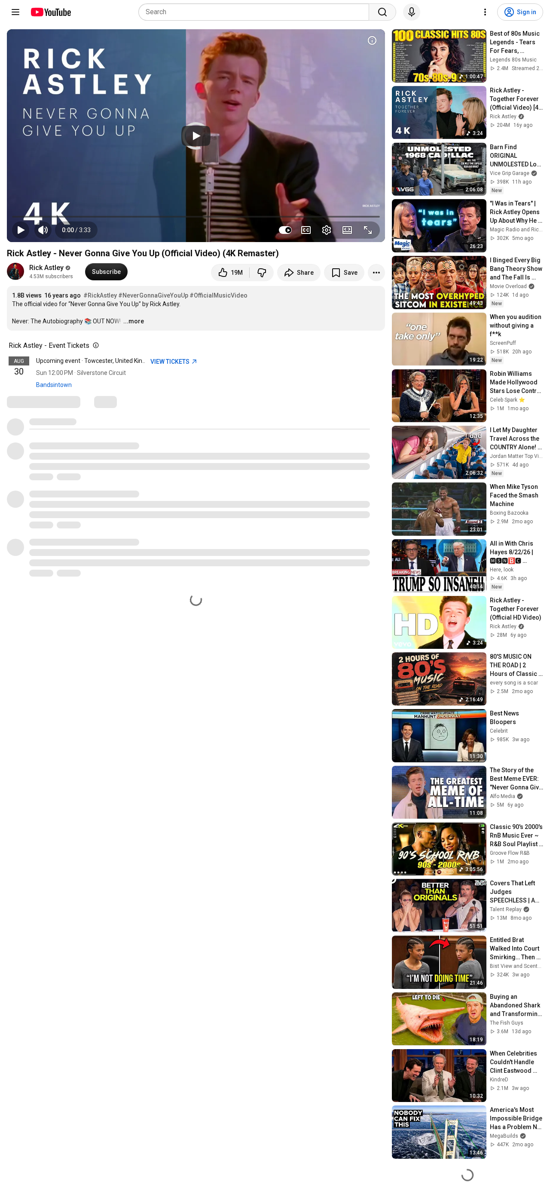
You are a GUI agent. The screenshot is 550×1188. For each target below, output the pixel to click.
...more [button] (133, 321)
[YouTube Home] (50, 12)
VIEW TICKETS (170, 361)
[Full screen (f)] (368, 230)
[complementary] (94, 345)
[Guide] (15, 12)
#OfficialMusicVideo (218, 295)
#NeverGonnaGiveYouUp (153, 295)
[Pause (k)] (20, 230)
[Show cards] (372, 40)
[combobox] (256, 12)
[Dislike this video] (262, 272)
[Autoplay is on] (285, 230)
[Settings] (485, 12)
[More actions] (376, 272)
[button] (76, 230)
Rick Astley (46, 268)
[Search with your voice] (411, 12)
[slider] (196, 216)
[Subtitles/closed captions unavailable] (306, 230)
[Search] (382, 12)
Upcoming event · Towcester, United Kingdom (97, 360)
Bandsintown (54, 384)
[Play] (196, 136)
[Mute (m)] (43, 230)
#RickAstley (100, 295)
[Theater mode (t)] (347, 230)
